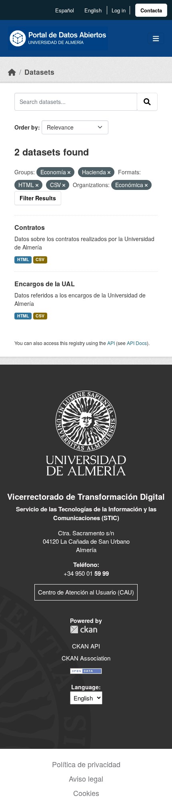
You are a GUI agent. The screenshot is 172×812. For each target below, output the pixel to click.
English (93, 10)
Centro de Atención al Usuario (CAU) (86, 592)
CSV (40, 259)
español (64, 10)
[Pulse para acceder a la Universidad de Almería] (86, 432)
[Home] (12, 72)
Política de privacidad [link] (86, 764)
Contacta (151, 10)
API (111, 342)
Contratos (29, 227)
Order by (26, 127)
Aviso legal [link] (86, 778)
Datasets (39, 72)
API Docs (137, 342)
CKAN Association (86, 658)
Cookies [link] (86, 793)
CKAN (83, 629)
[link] (151, 10)
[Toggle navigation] (156, 38)
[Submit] (147, 101)
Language (85, 687)
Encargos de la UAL (44, 283)
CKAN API (86, 646)
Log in (119, 10)
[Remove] (69, 172)
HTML (23, 259)
